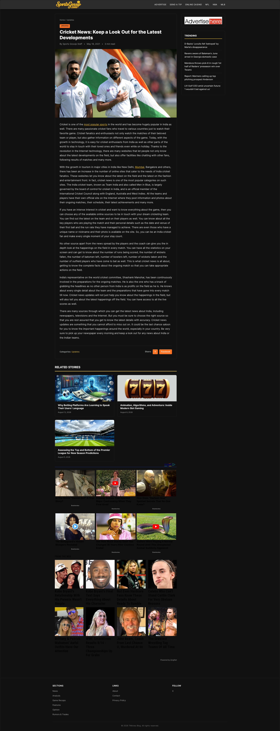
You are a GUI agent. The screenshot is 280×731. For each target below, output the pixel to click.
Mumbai (139, 167)
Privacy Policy (119, 700)
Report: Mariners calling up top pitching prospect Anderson (200, 78)
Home (62, 20)
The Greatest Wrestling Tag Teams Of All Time (161, 643)
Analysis (56, 696)
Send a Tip (176, 4)
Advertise (160, 4)
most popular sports (95, 124)
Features (56, 705)
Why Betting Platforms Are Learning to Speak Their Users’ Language (84, 407)
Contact (116, 696)
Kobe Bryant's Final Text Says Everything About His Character (99, 597)
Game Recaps (59, 700)
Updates (70, 20)
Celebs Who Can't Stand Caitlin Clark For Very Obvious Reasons (161, 597)
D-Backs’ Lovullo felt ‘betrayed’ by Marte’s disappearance (201, 45)
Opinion (56, 710)
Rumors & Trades (60, 714)
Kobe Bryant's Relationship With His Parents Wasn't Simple (68, 597)
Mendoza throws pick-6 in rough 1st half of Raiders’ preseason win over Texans (202, 66)
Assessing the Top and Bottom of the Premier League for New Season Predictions (84, 451)
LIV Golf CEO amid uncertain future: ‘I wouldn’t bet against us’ (202, 87)
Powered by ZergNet (168, 660)
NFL (207, 4)
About (115, 691)
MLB (223, 4)
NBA (215, 4)
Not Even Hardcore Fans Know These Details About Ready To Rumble (130, 597)
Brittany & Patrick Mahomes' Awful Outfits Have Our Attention (67, 645)
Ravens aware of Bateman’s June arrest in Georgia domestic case (200, 55)
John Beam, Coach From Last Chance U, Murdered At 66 (130, 643)
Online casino (193, 4)
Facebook (165, 352)
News (55, 691)
